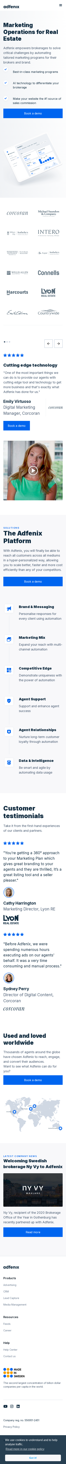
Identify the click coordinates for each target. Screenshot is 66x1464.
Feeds (7, 1323)
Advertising (9, 1284)
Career (7, 1330)
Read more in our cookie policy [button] (25, 1449)
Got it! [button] (33, 1457)
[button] (60, 6)
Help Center (10, 1349)
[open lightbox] (33, 470)
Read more (33, 1232)
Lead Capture (11, 1298)
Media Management (14, 1304)
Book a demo (33, 113)
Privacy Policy (11, 1426)
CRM (6, 1291)
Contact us (9, 1356)
